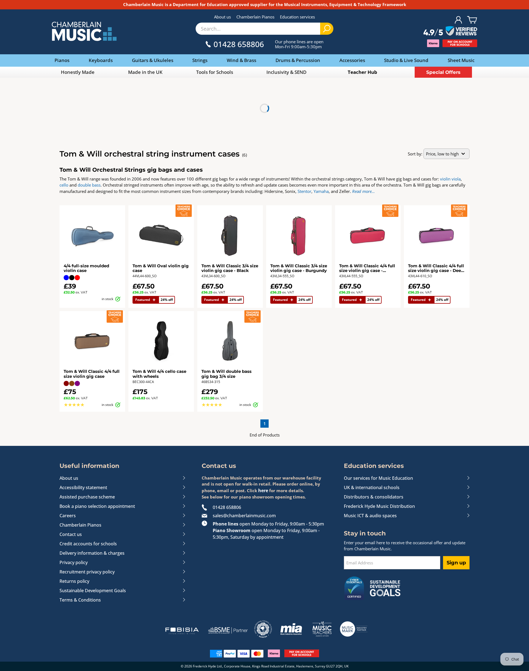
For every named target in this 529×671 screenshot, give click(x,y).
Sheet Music (461, 60)
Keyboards (101, 60)
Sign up (456, 563)
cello (64, 185)
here (263, 490)
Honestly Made (78, 72)
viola (456, 179)
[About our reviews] (450, 31)
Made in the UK (145, 72)
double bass (89, 185)
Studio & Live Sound (406, 60)
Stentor (304, 191)
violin (445, 179)
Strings (199, 60)
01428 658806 (227, 507)
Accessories (352, 60)
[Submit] (326, 29)
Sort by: (415, 154)
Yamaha (321, 191)
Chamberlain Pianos (255, 17)
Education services (297, 17)
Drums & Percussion (298, 60)
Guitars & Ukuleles (152, 60)
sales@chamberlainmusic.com (244, 515)
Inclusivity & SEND (286, 72)
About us (222, 17)
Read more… (363, 191)
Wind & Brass (241, 60)
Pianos (62, 60)
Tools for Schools (214, 72)
